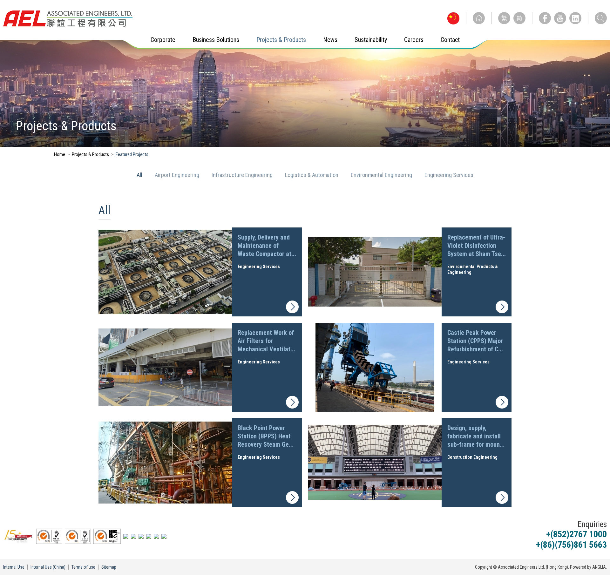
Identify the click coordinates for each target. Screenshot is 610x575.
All (140, 175)
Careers (414, 40)
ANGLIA (599, 567)
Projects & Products (281, 40)
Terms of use (83, 567)
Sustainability (371, 40)
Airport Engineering (177, 175)
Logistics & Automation (312, 175)
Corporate (163, 40)
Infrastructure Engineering (243, 175)
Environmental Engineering (382, 175)
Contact (450, 40)
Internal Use (13, 567)
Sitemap (108, 567)
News (330, 40)
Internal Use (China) (47, 567)
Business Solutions (216, 40)
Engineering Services (448, 175)
